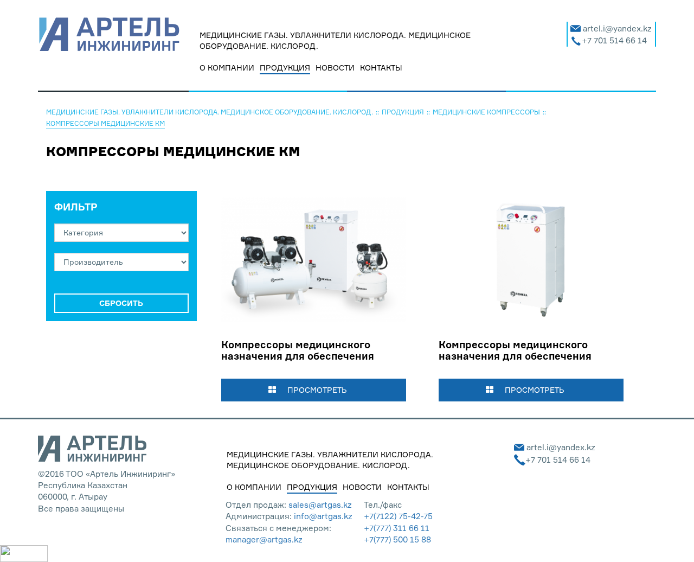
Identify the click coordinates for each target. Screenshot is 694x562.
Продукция (285, 67)
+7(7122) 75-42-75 (398, 516)
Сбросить (121, 303)
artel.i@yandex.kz (617, 28)
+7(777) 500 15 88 (397, 539)
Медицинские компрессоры (486, 112)
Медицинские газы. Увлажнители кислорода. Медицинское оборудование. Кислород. (335, 40)
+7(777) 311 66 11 (396, 528)
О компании (227, 67)
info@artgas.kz (323, 516)
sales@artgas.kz (320, 505)
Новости (335, 67)
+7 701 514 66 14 (614, 40)
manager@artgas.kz (264, 539)
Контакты (381, 67)
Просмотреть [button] (317, 389)
